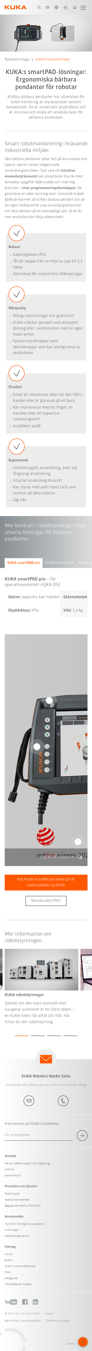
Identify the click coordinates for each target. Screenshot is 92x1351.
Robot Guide (12, 1193)
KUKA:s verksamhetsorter (20, 1266)
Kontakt (10, 1169)
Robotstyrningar (17, 60)
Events (9, 1260)
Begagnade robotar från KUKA (23, 1205)
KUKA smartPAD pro (23, 563)
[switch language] (56, 7)
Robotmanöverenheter (52, 60)
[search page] (39, 7)
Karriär (9, 1254)
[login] (65, 7)
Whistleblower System (18, 1284)
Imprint (49, 1313)
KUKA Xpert (12, 1230)
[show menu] (83, 7)
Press (8, 1272)
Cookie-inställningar (58, 1320)
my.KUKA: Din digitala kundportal (25, 1224)
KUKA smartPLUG (59, 563)
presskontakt (13, 1175)
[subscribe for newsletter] (82, 1135)
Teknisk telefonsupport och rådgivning (27, 1163)
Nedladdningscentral (17, 1236)
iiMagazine (11, 1278)
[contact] (48, 7)
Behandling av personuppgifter (23, 1320)
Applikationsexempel (17, 1199)
